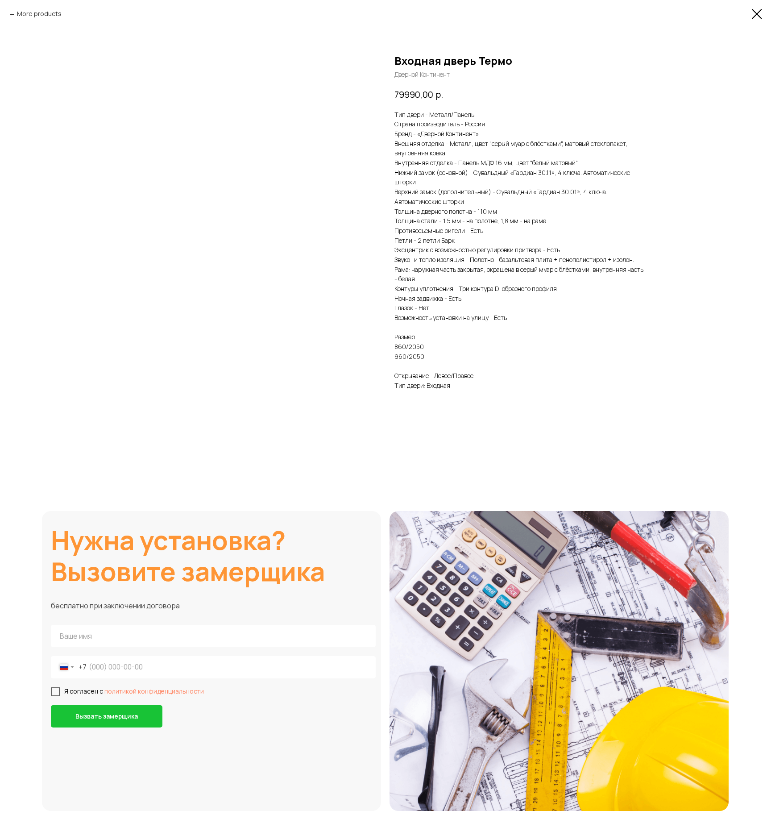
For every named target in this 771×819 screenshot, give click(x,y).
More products (39, 13)
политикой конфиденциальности (154, 691)
